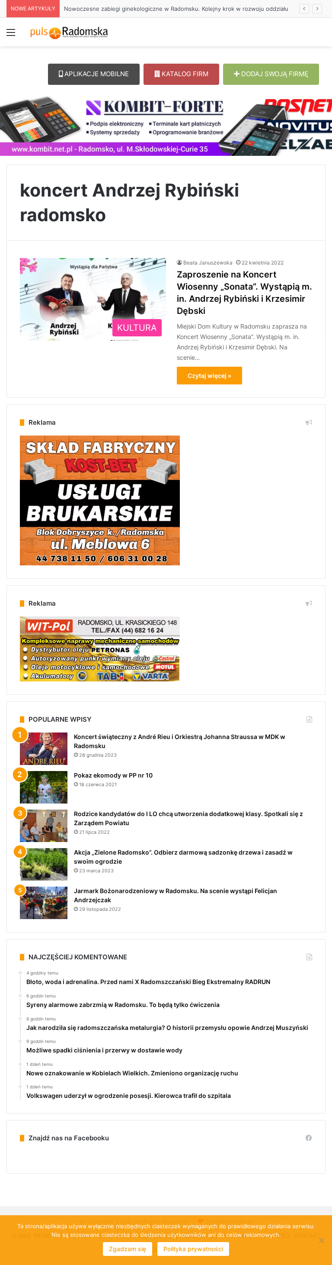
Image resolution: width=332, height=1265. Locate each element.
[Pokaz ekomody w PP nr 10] (43, 787)
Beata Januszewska (208, 262)
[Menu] (10, 35)
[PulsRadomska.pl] (69, 32)
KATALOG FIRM (184, 74)
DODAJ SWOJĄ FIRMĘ (273, 74)
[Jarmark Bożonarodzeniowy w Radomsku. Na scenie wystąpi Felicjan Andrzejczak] (43, 903)
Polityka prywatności (193, 1248)
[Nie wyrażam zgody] (321, 1240)
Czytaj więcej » (209, 375)
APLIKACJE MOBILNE (96, 74)
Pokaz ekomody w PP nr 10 (113, 775)
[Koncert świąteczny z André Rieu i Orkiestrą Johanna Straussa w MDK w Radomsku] (43, 749)
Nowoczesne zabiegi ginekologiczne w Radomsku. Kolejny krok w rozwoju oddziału (176, 8)
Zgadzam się (127, 1248)
